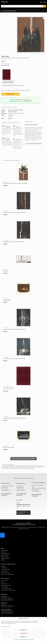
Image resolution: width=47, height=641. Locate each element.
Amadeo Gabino (5, 56)
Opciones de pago (4, 556)
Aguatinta (15, 111)
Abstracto (10, 118)
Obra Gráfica (20, 109)
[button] (44, 18)
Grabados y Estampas (13, 109)
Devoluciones (3, 551)
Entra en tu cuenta (14, 99)
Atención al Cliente (5, 550)
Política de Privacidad (25, 639)
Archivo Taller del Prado (41, 53)
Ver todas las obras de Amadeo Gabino (23, 458)
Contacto (3, 559)
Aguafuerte (10, 111)
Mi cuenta (3, 566)
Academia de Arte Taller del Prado (8, 590)
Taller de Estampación (6, 588)
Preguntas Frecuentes (5, 558)
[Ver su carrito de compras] (44, 2)
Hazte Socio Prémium (5, 572)
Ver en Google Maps (6, 493)
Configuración (23, 636)
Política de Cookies (11, 623)
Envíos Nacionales (4, 555)
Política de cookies (16, 639)
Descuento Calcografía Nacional (7, 574)
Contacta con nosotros (16, 141)
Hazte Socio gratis (5, 65)
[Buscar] (44, 6)
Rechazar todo (23, 633)
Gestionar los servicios (6, 626)
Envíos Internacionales (5, 553)
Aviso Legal (32, 639)
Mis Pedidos (4, 567)
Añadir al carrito (10, 94)
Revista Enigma (5, 586)
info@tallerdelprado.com (23, 504)
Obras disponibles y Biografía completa (34, 143)
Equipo (2, 582)
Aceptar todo (24, 629)
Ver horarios (4, 495)
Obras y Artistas (4, 583)
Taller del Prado (4, 580)
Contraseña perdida (6, 569)
